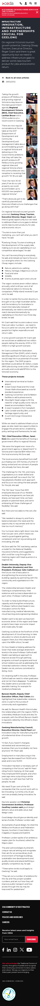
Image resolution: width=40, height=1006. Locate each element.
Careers (5, 922)
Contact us (7, 912)
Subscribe (31, 939)
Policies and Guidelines (12, 917)
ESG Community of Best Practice (16, 907)
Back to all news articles (17, 78)
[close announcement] (37, 12)
